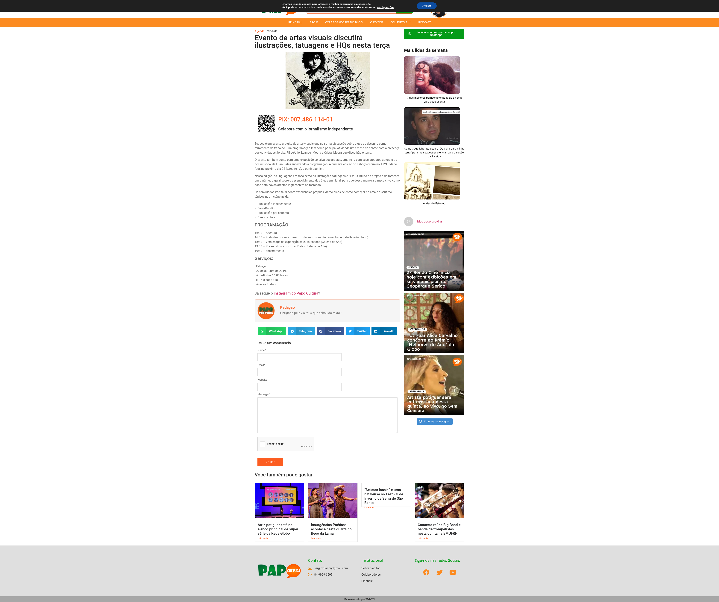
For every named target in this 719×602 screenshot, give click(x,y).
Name (261, 350)
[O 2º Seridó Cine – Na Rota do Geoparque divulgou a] (434, 261)
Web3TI (370, 599)
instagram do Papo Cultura (296, 293)
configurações (385, 7)
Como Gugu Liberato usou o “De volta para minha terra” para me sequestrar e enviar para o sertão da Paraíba (434, 152)
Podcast (424, 22)
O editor (376, 22)
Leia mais (263, 538)
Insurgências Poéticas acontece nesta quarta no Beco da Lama (331, 529)
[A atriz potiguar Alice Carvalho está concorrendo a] (434, 323)
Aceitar (426, 5)
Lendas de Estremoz (434, 203)
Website (262, 379)
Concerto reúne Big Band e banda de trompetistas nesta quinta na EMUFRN (439, 529)
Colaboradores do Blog (344, 22)
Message (263, 394)
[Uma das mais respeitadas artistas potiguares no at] (434, 385)
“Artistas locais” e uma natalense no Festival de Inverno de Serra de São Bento (383, 496)
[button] (272, 331)
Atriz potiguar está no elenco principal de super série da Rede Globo (278, 529)
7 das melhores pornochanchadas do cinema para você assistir (434, 99)
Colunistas (398, 22)
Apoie (314, 22)
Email (261, 365)
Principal (295, 22)
